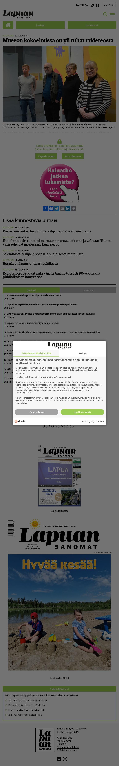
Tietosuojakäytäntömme (92, 421)
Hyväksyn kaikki (82, 412)
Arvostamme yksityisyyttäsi (36, 353)
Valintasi (83, 353)
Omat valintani (36, 412)
